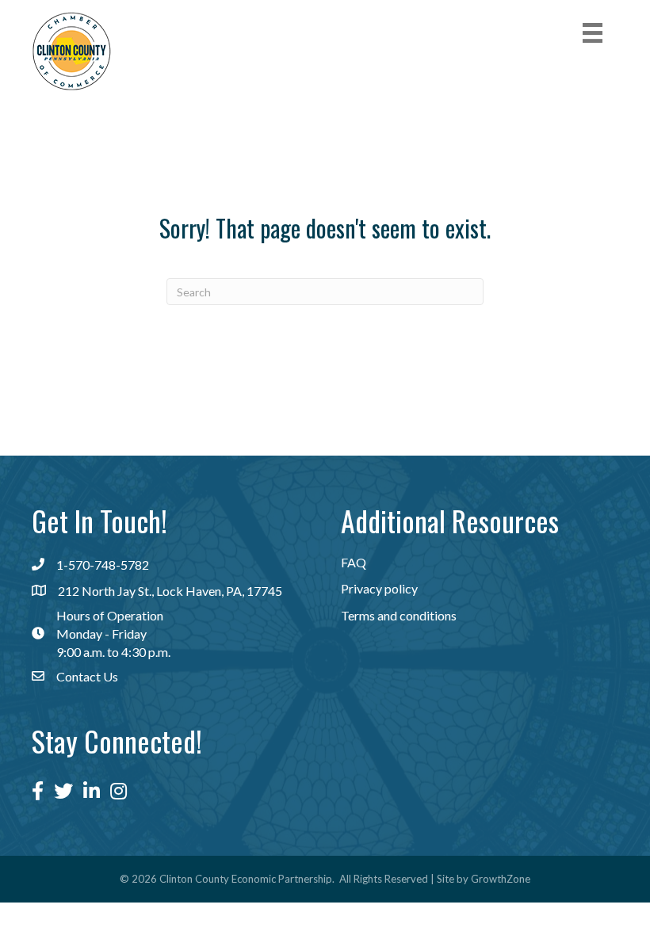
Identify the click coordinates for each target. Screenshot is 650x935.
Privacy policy (379, 588)
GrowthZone (500, 878)
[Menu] (592, 33)
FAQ (353, 562)
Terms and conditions (399, 615)
